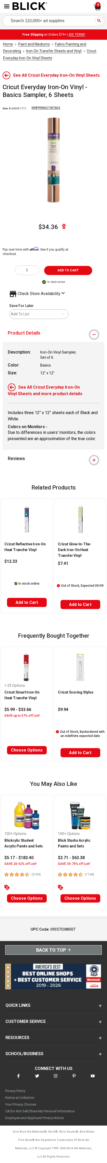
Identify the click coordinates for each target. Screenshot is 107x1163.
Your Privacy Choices (20, 1104)
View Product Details (45, 107)
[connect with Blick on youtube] (93, 1079)
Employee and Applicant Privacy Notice (34, 1118)
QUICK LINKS (17, 1005)
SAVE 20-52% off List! (20, 864)
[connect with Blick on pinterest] (74, 1079)
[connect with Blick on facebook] (18, 1079)
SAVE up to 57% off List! (22, 715)
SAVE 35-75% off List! (74, 864)
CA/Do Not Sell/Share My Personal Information (40, 1111)
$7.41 (63, 563)
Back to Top (51, 950)
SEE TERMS (77, 34)
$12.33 (10, 561)
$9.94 (63, 709)
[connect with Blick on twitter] (37, 1079)
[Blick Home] (29, 6)
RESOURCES (17, 1037)
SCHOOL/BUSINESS (24, 1053)
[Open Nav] (6, 6)
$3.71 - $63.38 (71, 857)
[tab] (53, 333)
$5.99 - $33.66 (17, 709)
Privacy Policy (15, 1091)
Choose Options (27, 750)
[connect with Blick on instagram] (55, 1079)
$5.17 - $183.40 (19, 857)
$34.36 (48, 227)
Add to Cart (27, 602)
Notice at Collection (20, 1098)
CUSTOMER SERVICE (25, 1021)
